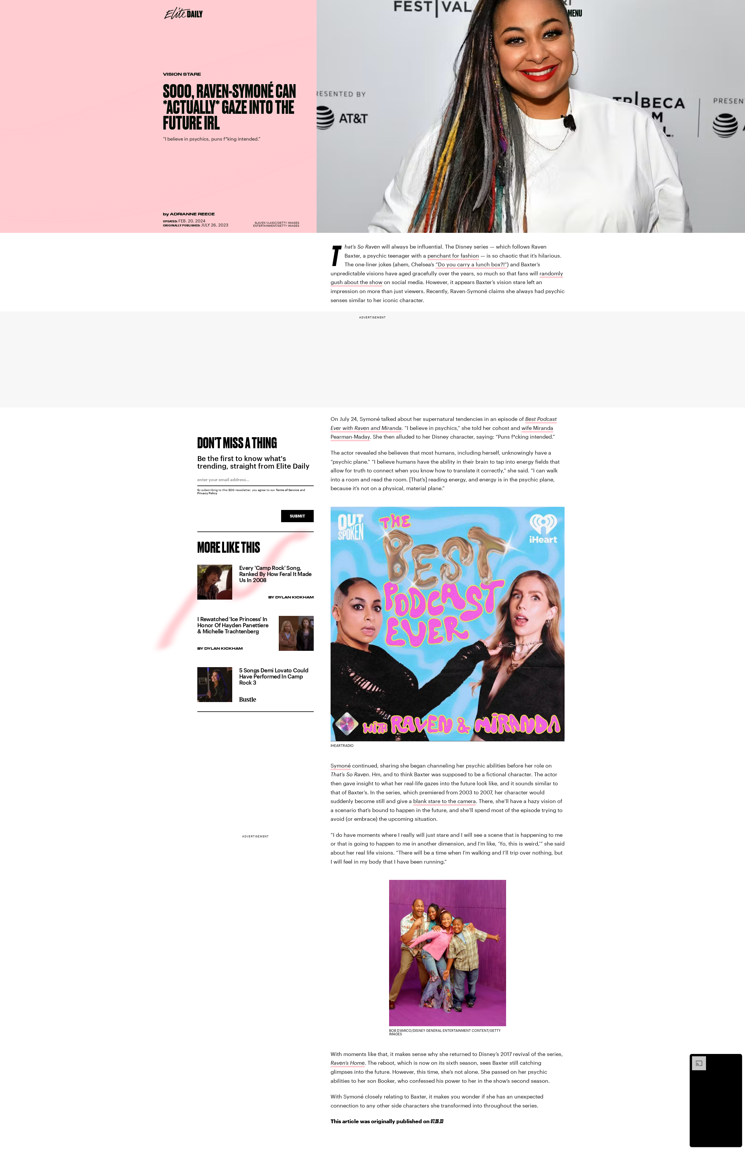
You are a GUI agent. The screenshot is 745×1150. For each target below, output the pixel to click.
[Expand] (696, 1059)
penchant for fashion (453, 255)
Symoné (341, 765)
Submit (297, 516)
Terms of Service (287, 490)
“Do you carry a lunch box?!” (471, 264)
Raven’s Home (348, 1062)
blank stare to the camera (444, 801)
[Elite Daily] (183, 13)
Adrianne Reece (192, 214)
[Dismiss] (735, 1059)
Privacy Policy (207, 493)
